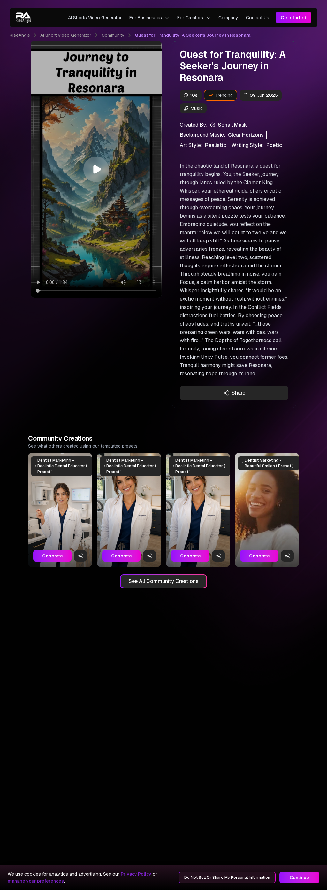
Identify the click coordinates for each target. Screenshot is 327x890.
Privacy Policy (136, 874)
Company (228, 17)
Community (113, 35)
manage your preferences (36, 881)
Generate (52, 556)
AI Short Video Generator (65, 35)
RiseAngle (20, 35)
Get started (293, 17)
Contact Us (257, 17)
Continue (299, 877)
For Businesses (145, 17)
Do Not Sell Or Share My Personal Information (227, 877)
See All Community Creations (163, 581)
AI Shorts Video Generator (95, 17)
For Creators (190, 17)
